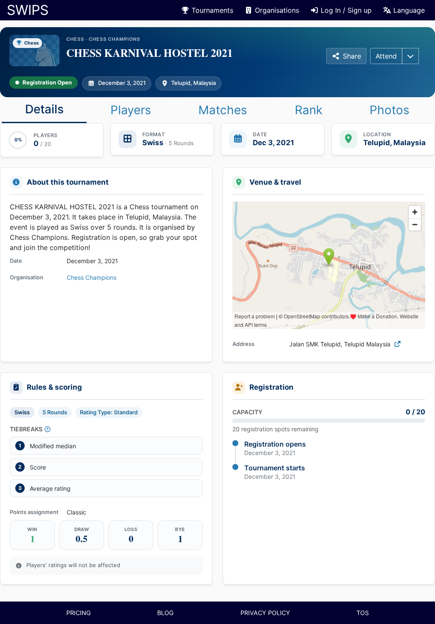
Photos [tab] (390, 110)
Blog (165, 612)
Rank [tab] (308, 110)
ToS (362, 612)
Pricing (78, 612)
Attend (386, 56)
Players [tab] (130, 110)
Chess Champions (91, 277)
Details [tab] (44, 109)
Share (352, 56)
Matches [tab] (222, 110)
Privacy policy (265, 612)
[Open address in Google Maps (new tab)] (397, 344)
